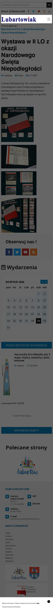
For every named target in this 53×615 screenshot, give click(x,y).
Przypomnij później (8, 607)
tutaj (37, 603)
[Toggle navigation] (49, 19)
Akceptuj (17, 607)
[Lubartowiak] (18, 19)
